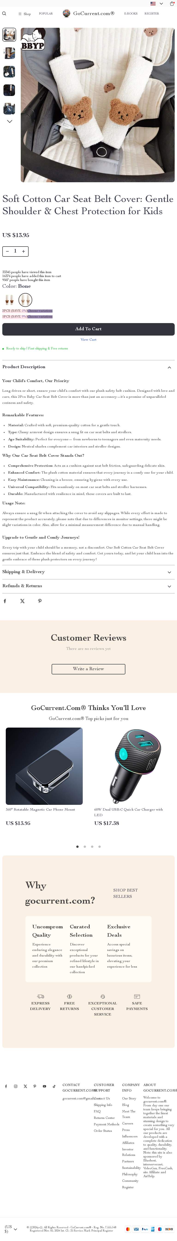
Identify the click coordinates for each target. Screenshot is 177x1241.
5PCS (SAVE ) (14, 316)
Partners (128, 1161)
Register (152, 13)
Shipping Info (103, 1105)
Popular (46, 13)
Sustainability (131, 1168)
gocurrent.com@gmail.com (81, 1098)
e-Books (131, 13)
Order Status (103, 1131)
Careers (127, 1123)
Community (130, 1181)
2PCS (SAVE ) (14, 311)
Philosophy (130, 1174)
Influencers (130, 1136)
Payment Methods (106, 1124)
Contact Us (102, 1098)
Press (126, 1130)
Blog (125, 1105)
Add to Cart (88, 329)
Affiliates (128, 1143)
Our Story (129, 1098)
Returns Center (104, 1118)
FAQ (97, 1111)
